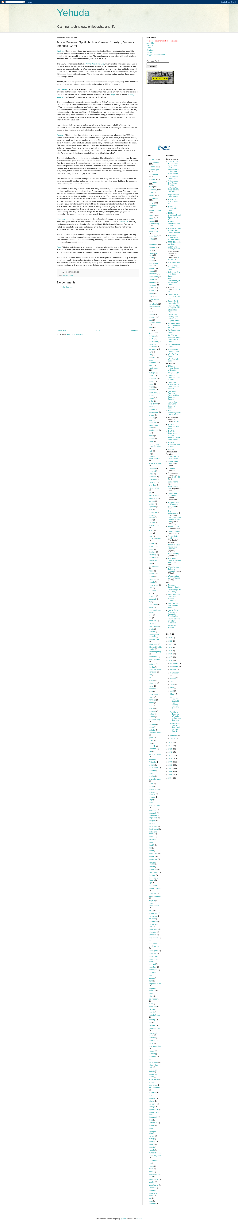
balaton (151, 544)
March (172, 694)
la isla (151, 996)
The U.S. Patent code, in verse (174, 439)
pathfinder (152, 1057)
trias (150, 1163)
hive (150, 563)
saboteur (152, 1098)
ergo (150, 883)
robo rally (152, 590)
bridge (151, 381)
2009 (170, 762)
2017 (170, 657)
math (150, 451)
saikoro (151, 1101)
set (150, 454)
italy (150, 975)
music (151, 261)
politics (151, 239)
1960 (150, 615)
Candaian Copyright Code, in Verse (174, 378)
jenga (151, 691)
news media (153, 277)
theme (151, 376)
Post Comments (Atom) (75, 334)
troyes (151, 1169)
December (174, 663)
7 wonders (152, 749)
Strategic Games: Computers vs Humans (174, 340)
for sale (151, 415)
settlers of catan (154, 307)
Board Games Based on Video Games (174, 267)
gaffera (123, 1219)
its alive (151, 291)
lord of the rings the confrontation (155, 445)
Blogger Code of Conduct (156, 55)
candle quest (153, 430)
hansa (151, 686)
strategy (152, 373)
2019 (170, 651)
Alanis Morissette (155, 754)
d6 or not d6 (172, 468)
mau (150, 1023)
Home (98, 330)
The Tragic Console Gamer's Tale (174, 560)
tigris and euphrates (152, 421)
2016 (170, 660)
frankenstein (153, 922)
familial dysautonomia (154, 904)
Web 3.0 (171, 449)
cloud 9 (151, 845)
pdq (150, 1059)
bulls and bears (154, 805)
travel (151, 192)
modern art (153, 512)
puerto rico (153, 236)
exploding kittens (155, 888)
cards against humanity (154, 636)
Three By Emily (173, 554)
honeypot (152, 964)
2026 (170, 638)
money (151, 703)
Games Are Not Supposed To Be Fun (174, 296)
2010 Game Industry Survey (174, 248)
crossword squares (152, 863)
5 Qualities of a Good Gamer (173, 196)
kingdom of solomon (153, 990)
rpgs (150, 320)
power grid (153, 393)
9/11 (150, 752)
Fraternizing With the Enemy (174, 591)
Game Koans (173, 482)
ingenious (152, 479)
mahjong (152, 1020)
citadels (151, 837)
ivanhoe (152, 978)
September (174, 673)
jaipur (151, 981)
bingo (151, 800)
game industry (154, 224)
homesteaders (154, 566)
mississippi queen (153, 1034)
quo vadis (152, 724)
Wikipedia (152, 762)
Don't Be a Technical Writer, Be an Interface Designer (175, 716)
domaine (152, 875)
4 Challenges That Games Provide (173, 183)
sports (151, 738)
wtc (150, 1198)
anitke (151, 784)
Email (149, 48)
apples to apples (155, 323)
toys (150, 602)
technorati (152, 599)
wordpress (152, 1190)
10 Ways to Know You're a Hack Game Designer (174, 231)
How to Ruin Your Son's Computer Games (172, 405)
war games (153, 349)
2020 (170, 648)
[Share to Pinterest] (78, 272)
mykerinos (152, 579)
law (150, 250)
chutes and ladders (153, 833)
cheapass (152, 821)
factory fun (152, 893)
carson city (153, 813)
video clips (153, 274)
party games (153, 404)
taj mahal (152, 596)
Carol (59, 247)
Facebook (150, 50)
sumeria (152, 1147)
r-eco (150, 588)
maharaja (152, 700)
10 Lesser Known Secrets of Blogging (173, 368)
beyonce (152, 797)
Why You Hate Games (173, 360)
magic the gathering (152, 345)
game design (153, 198)
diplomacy (152, 555)
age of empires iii (155, 539)
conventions (153, 231)
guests (151, 339)
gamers (151, 288)
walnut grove (153, 1179)
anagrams (152, 379)
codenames (153, 657)
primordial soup (154, 720)
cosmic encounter (152, 361)
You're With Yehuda (172, 627)
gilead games (154, 929)
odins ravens (153, 585)
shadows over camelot (154, 1113)
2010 (170, 759)
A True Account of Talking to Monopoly (174, 569)
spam (151, 1128)
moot (150, 706)
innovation (152, 972)
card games (153, 206)
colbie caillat (153, 854)
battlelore (152, 632)
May (172, 688)
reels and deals (154, 1088)
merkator (152, 1025)
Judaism (152, 195)
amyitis (151, 629)
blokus (151, 398)
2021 (170, 644)
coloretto (152, 856)
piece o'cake (153, 1062)
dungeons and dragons (154, 879)
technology (153, 229)
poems (151, 258)
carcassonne (153, 412)
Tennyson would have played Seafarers (174, 547)
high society (153, 956)
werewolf (152, 1188)
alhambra (152, 771)
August (173, 678)
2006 (170, 772)
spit (150, 493)
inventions (152, 482)
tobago (151, 740)
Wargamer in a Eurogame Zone (174, 577)
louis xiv (152, 1012)
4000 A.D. (152, 746)
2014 (170, 746)
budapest (152, 471)
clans (151, 842)
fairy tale (152, 901)
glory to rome (153, 938)
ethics (151, 296)
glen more (152, 935)
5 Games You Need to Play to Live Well (173, 190)
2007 (170, 768)
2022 (170, 641)
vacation (152, 215)
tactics (151, 530)
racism (151, 1082)
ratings (151, 727)
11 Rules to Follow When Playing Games (173, 237)
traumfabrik (153, 605)
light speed (153, 1007)
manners (152, 390)
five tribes (152, 919)
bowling (152, 803)
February (174, 735)
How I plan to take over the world (173, 605)
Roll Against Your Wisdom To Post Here (174, 520)
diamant (152, 867)
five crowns (153, 916)
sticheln (151, 1136)
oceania (152, 582)
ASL (150, 618)
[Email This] (67, 272)
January (173, 738)
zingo (151, 1201)
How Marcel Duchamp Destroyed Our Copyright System (173, 395)
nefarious (152, 1038)
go (150, 312)
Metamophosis (173, 527)
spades (151, 1126)
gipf (150, 352)
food (150, 330)
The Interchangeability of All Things (174, 413)
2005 (170, 775)
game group (153, 175)
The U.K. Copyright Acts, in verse (174, 426)
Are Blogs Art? (173, 373)
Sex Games (172, 335)
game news (153, 182)
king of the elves (155, 984)
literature (152, 247)
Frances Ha (123, 222)
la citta (151, 993)
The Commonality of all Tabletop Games (174, 282)
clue (150, 848)
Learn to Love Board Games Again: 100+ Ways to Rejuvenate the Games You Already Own (173, 167)
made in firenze (154, 1015)
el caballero (153, 560)
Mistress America (64, 219)
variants (152, 279)
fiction (151, 910)
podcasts (152, 358)
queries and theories (153, 1071)
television (152, 468)
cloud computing (155, 652)
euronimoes (153, 886)
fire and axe (153, 913)
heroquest (152, 954)
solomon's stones (155, 733)
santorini (152, 730)
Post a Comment (66, 287)
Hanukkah (152, 621)
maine (151, 571)
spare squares (154, 526)
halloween (152, 683)
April (172, 691)
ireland (151, 387)
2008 (170, 765)
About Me (150, 43)
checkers (152, 552)
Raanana (152, 759)
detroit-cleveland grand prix (155, 671)
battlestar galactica (152, 793)
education (152, 558)
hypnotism (152, 967)
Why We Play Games (173, 355)
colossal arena (154, 660)
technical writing (155, 463)
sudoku (151, 1144)
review (71, 275)
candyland (152, 810)
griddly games (154, 946)
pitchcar (152, 714)
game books (153, 304)
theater (151, 436)
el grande (152, 507)
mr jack (151, 576)
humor (151, 203)
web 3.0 (152, 1182)
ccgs (150, 328)
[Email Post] (63, 272)
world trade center (153, 1194)
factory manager (155, 896)
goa (150, 940)
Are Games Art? (174, 262)
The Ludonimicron (173, 512)
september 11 (154, 1110)
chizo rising (153, 826)
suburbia (152, 1142)
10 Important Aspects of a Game (172, 208)
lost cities (152, 1009)
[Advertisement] (97, 309)
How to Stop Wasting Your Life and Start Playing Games (173, 318)
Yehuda (73, 12)
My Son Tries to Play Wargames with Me (174, 325)
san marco (152, 1104)
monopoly (152, 285)
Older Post (134, 330)
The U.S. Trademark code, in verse (174, 445)
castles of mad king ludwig (154, 817)
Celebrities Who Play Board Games (174, 274)
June (172, 684)
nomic (151, 1043)
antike (151, 401)
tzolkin (151, 1172)
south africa (153, 1123)
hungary (152, 418)
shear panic (153, 1117)
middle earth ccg (155, 1028)
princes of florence (152, 516)
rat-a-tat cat (153, 1085)
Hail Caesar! (62, 89)
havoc (151, 384)
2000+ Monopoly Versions (174, 243)
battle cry (152, 546)
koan (150, 510)
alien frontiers (154, 626)
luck (150, 355)
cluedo (151, 851)
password (152, 711)
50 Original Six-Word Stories (174, 458)
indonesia (152, 689)
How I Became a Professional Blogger (174, 597)
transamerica (153, 1160)
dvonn (151, 441)
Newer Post (62, 330)
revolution (152, 1093)
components (153, 245)
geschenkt (152, 477)
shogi (151, 1120)
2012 (170, 752)
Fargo (113, 94)
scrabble (152, 282)
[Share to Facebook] (75, 272)
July (172, 681)
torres (151, 533)
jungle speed (153, 694)
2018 (170, 654)
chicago (152, 823)
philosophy (153, 190)
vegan (151, 607)
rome (150, 1096)
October (173, 670)
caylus (151, 474)
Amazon (152, 501)
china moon (153, 644)
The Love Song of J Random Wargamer (173, 504)
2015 (170, 742)
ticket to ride (153, 496)
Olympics (152, 623)
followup (172, 601)
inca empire (153, 970)
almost (151, 773)
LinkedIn (150, 52)
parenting (152, 1054)
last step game (154, 999)
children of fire (154, 639)
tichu (150, 365)
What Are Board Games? (174, 346)
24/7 (150, 743)
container (152, 664)
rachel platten (154, 1079)
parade (151, 708)
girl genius (152, 932)
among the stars (155, 779)
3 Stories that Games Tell (173, 177)
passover (152, 317)
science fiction (154, 488)
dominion (152, 336)
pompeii (152, 717)
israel (151, 187)
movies (65, 275)
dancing (152, 667)
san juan (152, 523)
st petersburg (153, 368)
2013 (170, 749)
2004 (170, 778)
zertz (150, 536)
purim (151, 520)
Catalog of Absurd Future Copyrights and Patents (173, 385)
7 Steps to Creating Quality (174, 586)
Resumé (150, 45)
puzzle (151, 395)
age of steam (153, 768)
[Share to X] (72, 272)
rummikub (152, 485)
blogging (152, 179)
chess (151, 293)
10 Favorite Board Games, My (173, 202)
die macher (153, 870)
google (151, 314)
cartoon (151, 268)
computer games (155, 211)
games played (154, 170)
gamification (153, 342)
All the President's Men (95, 64)
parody (151, 271)
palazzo (152, 1051)
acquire (151, 504)
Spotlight (60, 51)
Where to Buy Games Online (173, 350)
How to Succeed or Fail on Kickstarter (174, 621)
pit (149, 433)
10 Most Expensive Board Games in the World (174, 216)
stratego (152, 1139)
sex (150, 593)
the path (152, 1150)
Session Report (174, 531)
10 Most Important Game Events (174, 224)
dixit (150, 675)
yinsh (151, 406)
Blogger (152, 333)
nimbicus (152, 1041)
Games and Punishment (172, 494)
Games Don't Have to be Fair (173, 302)
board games (154, 162)
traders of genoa (155, 1156)
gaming (151, 159)
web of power (154, 1185)
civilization (152, 839)
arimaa (151, 787)
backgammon (154, 789)
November (174, 666)
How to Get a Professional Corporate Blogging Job (173, 613)
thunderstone (154, 1153)
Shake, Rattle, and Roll (173, 537)
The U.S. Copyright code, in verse (174, 433)
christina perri (154, 829)
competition (153, 859)
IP (149, 242)
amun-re (152, 439)
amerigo (152, 776)
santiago (152, 1107)
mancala (152, 574)
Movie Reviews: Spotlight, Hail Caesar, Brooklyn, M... (174, 703)
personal (152, 167)
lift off (150, 1004)
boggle (151, 549)
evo (150, 677)
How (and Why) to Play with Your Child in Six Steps (174, 309)
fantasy (151, 680)
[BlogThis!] (70, 272)
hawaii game (153, 951)
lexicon (151, 697)
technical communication (154, 458)
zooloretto (152, 1204)
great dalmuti (153, 943)
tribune (151, 1166)
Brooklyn (60, 135)
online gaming (154, 299)
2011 (170, 755)
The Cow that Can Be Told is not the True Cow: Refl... (175, 727)
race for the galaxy (153, 1076)
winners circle (154, 498)
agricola (152, 409)
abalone (152, 765)
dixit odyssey (153, 872)
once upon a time (155, 1046)
